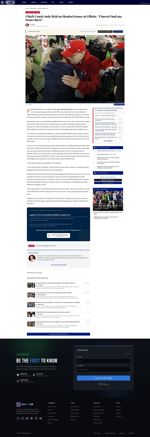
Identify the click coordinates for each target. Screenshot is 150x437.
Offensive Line (74, 413)
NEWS (24, 2)
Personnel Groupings (99, 410)
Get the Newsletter (109, 183)
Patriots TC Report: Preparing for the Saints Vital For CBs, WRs (105, 130)
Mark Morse (41, 304)
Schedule (50, 410)
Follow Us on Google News (89, 31)
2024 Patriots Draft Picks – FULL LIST (106, 154)
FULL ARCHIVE (108, 141)
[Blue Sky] (31, 418)
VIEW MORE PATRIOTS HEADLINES (58, 334)
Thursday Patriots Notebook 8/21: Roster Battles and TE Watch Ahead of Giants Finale (106, 123)
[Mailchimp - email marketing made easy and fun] (103, 385)
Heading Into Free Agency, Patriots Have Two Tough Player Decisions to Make (108, 167)
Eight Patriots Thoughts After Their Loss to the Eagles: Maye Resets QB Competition (105, 134)
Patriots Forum (52, 406)
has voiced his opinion (64, 109)
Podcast (118, 410)
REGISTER (146, 3)
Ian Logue (32, 24)
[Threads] (36, 418)
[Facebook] (27, 418)
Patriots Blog (33, 8)
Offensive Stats (75, 406)
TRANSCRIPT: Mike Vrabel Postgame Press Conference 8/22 (53, 312)
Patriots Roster (52, 413)
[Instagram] (22, 418)
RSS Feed (131, 433)
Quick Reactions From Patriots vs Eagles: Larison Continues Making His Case (58, 322)
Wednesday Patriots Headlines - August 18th (106, 127)
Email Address (80, 365)
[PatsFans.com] (10, 2)
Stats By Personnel (98, 413)
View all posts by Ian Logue (58, 265)
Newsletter (119, 31)
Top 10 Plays (96, 416)
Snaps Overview (75, 416)
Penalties (73, 419)
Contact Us (119, 416)
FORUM (34, 2)
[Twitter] (18, 418)
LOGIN (141, 3)
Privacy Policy (97, 433)
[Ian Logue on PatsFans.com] (27, 25)
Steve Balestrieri (42, 294)
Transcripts (51, 416)
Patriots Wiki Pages (53, 419)
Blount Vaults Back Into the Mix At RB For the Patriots (106, 138)
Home (27, 8)
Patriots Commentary (42, 8)
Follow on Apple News (105, 31)
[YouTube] (40, 418)
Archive (50, 423)
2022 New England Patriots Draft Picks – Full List (109, 151)
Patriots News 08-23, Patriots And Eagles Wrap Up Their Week (54, 293)
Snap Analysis (97, 406)
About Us (118, 406)
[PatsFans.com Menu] (2, 2)
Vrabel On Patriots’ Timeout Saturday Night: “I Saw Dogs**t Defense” (55, 283)
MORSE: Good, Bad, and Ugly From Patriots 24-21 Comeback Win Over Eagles (58, 302)
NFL (53, 2)
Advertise (122, 433)
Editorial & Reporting (110, 433)
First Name (80, 357)
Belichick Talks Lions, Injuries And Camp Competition (104, 119)
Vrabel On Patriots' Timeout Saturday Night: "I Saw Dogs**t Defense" (107, 207)
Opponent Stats (75, 410)
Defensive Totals (97, 423)
